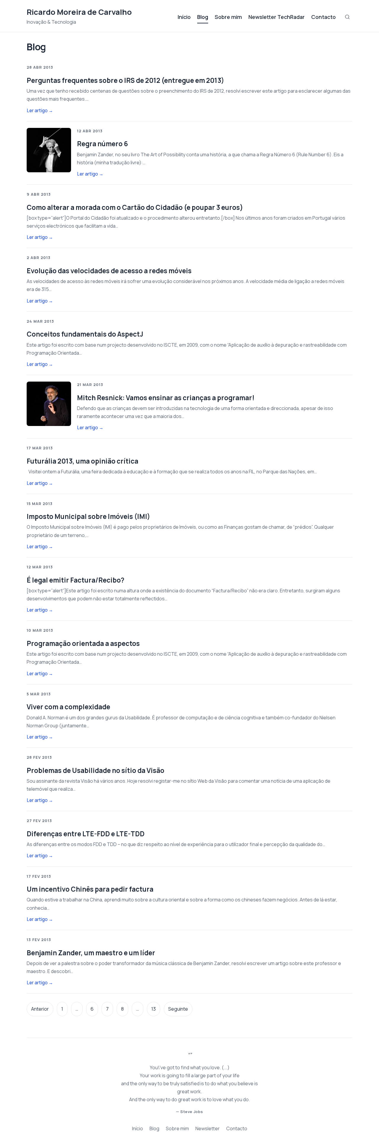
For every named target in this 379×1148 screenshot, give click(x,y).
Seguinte (178, 1009)
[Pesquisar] (347, 17)
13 (153, 1009)
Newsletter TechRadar (276, 16)
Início (184, 16)
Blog (202, 16)
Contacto (323, 16)
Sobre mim (228, 16)
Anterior (40, 1009)
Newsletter (207, 1128)
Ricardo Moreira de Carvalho (79, 12)
